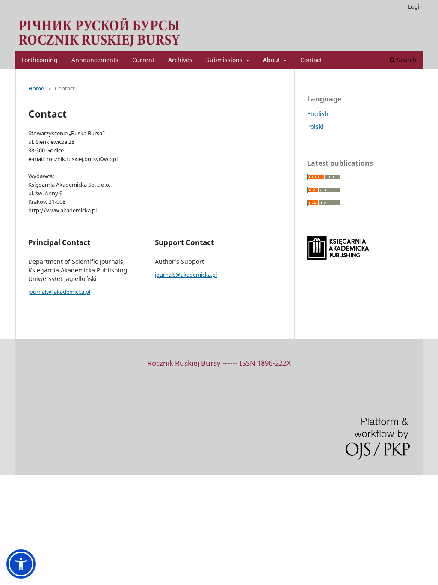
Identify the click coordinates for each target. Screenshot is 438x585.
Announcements (94, 60)
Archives (180, 60)
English (317, 114)
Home (36, 88)
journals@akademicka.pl (59, 291)
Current (143, 60)
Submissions (225, 60)
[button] (21, 564)
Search (406, 60)
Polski (315, 126)
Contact (311, 60)
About (272, 60)
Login (415, 6)
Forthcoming (39, 60)
